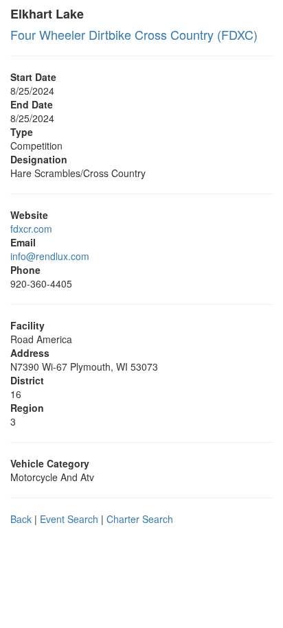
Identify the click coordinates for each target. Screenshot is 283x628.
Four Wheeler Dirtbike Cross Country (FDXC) (134, 34)
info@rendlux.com (49, 256)
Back (21, 519)
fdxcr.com (31, 228)
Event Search (69, 519)
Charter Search (139, 519)
